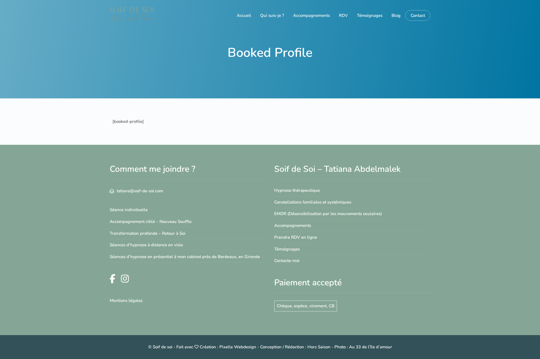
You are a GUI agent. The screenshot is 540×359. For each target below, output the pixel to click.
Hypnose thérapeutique (297, 190)
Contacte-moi (287, 260)
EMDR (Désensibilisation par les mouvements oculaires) (328, 213)
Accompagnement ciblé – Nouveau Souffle (151, 221)
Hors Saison (318, 347)
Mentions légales (126, 300)
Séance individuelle (129, 210)
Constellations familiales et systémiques (312, 202)
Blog (396, 15)
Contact (418, 15)
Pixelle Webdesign (237, 347)
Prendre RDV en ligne (295, 237)
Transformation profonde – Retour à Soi (147, 233)
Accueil (244, 15)
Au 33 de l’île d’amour (370, 347)
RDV (343, 15)
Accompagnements (311, 15)
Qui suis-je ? (272, 15)
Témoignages (369, 15)
